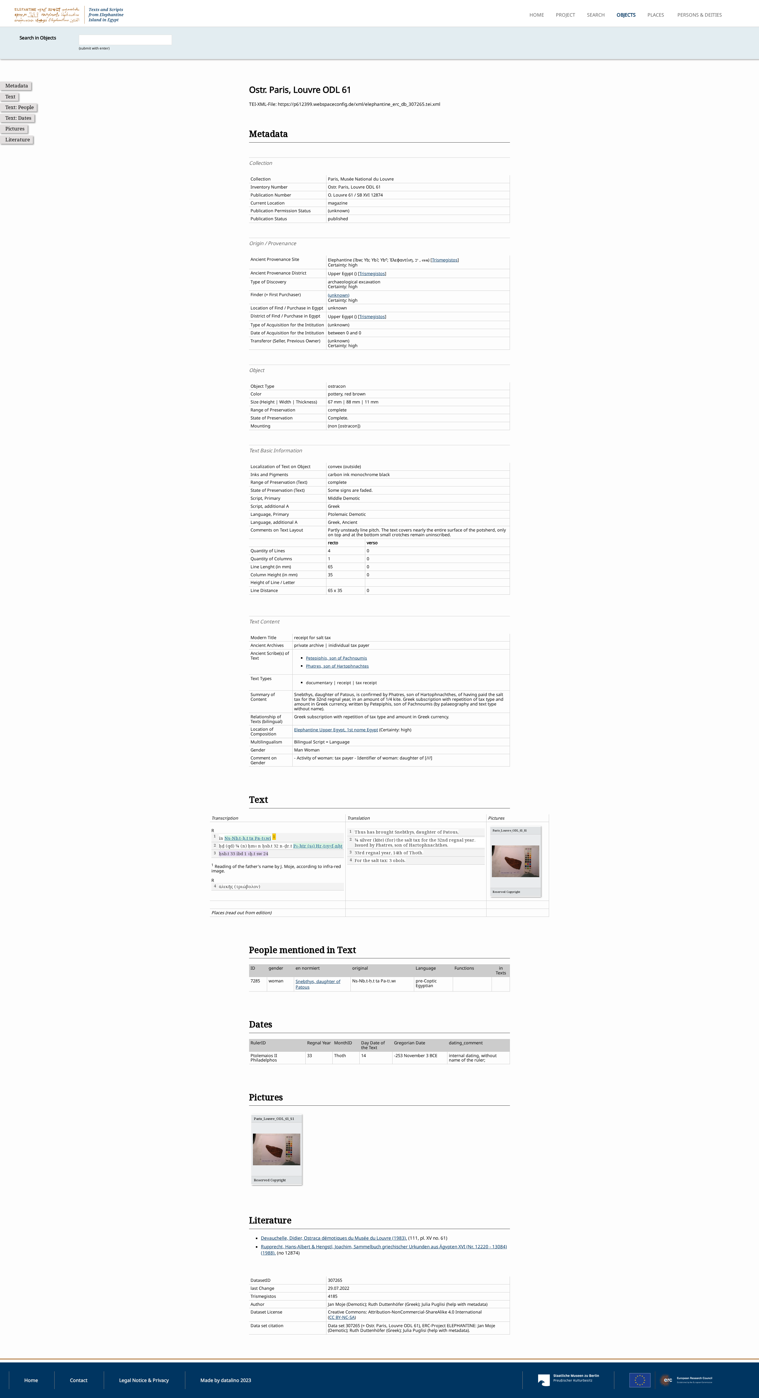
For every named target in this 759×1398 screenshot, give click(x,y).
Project (565, 15)
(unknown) (338, 295)
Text (10, 96)
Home (537, 15)
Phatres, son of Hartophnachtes (337, 666)
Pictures (15, 128)
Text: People (19, 107)
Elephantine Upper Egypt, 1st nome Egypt (336, 729)
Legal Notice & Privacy (144, 1380)
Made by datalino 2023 (225, 1380)
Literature (17, 139)
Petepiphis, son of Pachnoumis (336, 658)
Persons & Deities (699, 15)
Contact (78, 1380)
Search (596, 15)
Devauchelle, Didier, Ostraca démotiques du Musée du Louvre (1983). (334, 1238)
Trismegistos (444, 260)
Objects (626, 15)
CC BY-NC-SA (342, 1317)
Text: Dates (18, 117)
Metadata (16, 85)
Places (656, 15)
